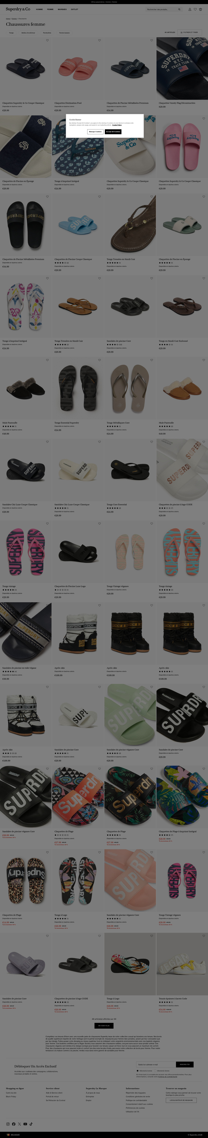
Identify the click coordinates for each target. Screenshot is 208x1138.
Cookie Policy (117, 125)
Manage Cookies (95, 132)
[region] (105, 126)
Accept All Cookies (113, 132)
